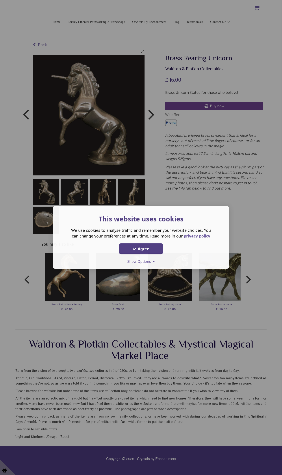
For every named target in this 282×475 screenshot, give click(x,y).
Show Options (140, 261)
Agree (143, 248)
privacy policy (197, 236)
